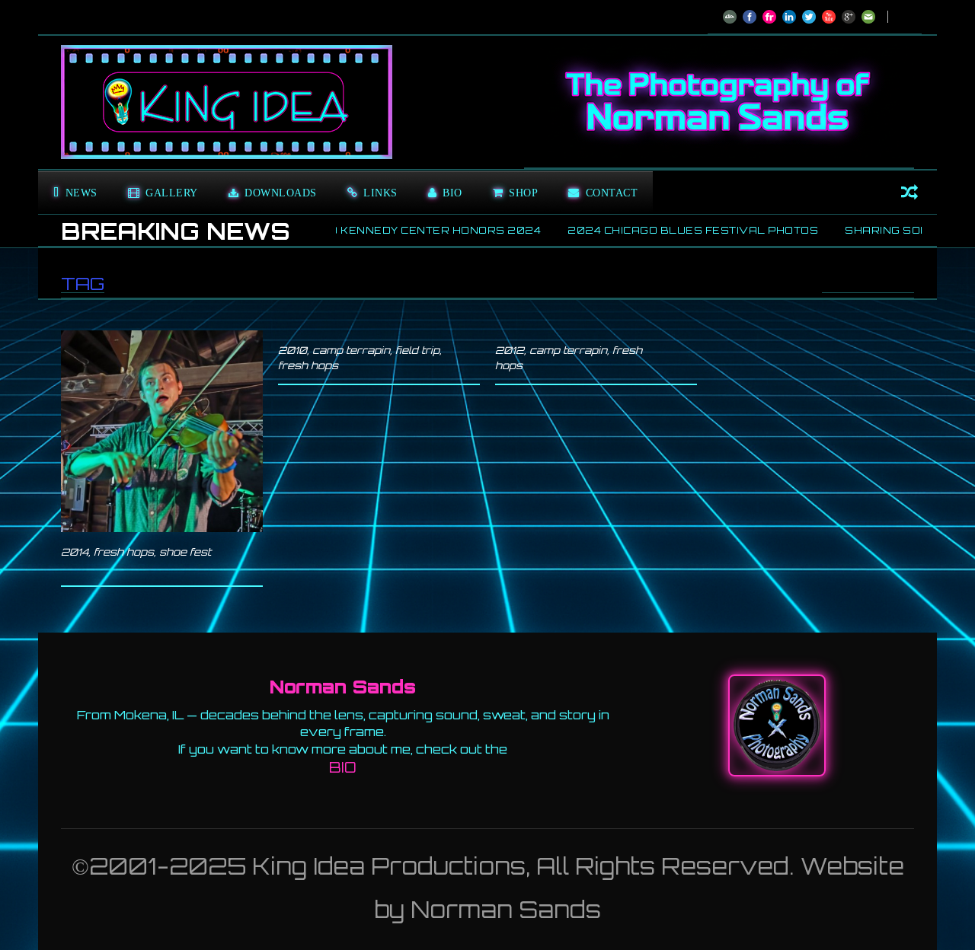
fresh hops (124, 552)
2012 (509, 350)
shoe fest (185, 552)
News (82, 192)
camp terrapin (351, 350)
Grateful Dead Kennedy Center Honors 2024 (346, 230)
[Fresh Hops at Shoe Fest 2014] (162, 431)
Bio (452, 192)
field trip (417, 350)
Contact (612, 192)
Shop (523, 192)
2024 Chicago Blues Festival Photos (651, 230)
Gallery (171, 192)
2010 (292, 350)
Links (380, 192)
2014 (74, 552)
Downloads (281, 192)
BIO (342, 767)
